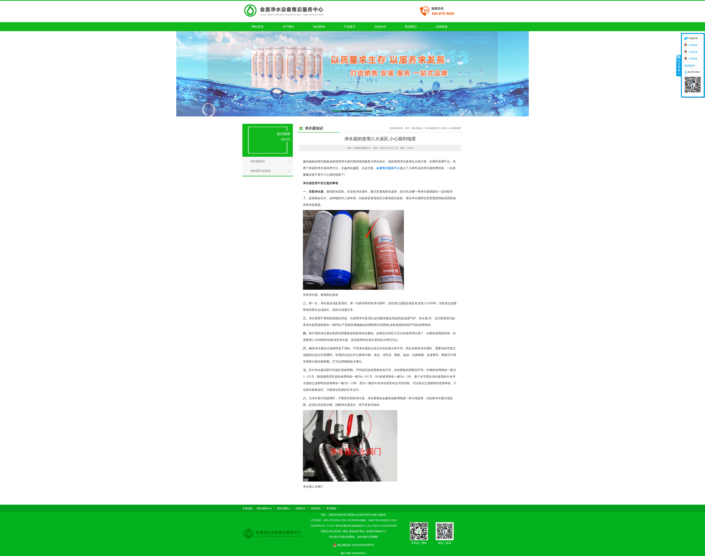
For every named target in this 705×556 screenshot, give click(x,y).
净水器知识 (257, 161)
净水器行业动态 (260, 170)
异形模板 (331, 508)
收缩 (678, 65)
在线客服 (693, 44)
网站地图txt (283, 508)
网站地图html (264, 508)
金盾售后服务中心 (388, 168)
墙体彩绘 (316, 508)
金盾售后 (300, 508)
